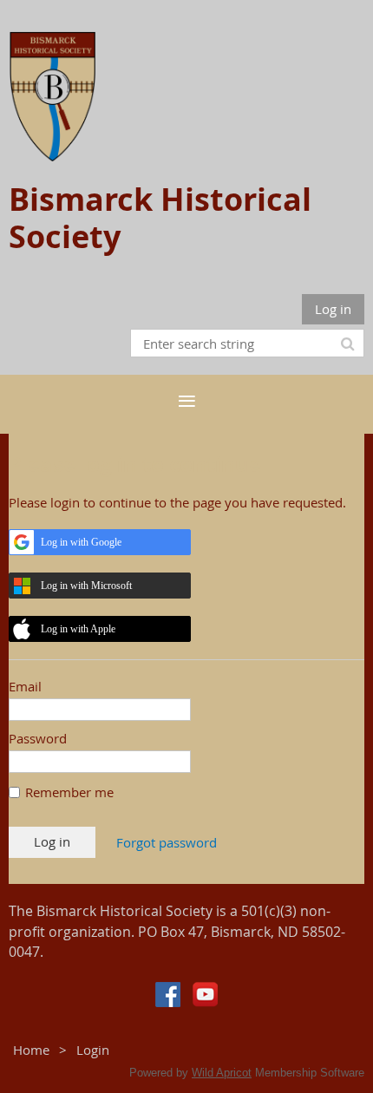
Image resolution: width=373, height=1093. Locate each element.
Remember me (69, 792)
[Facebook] (167, 994)
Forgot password (166, 842)
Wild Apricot (222, 1072)
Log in (333, 308)
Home (31, 1049)
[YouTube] (205, 994)
